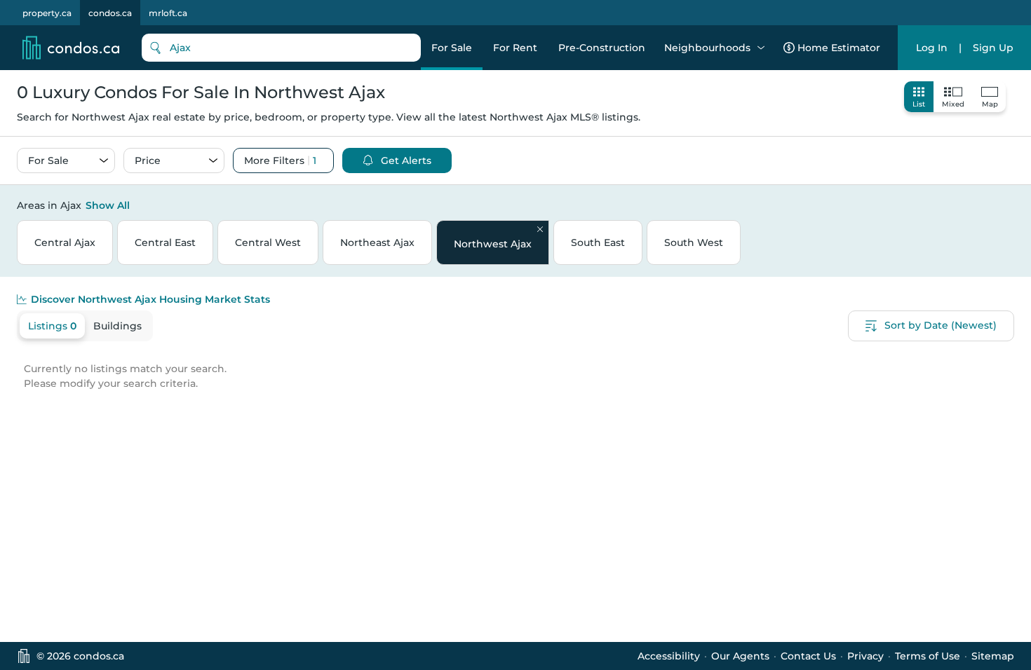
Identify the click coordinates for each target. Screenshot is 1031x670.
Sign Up (993, 47)
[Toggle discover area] (1012, 205)
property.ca (47, 13)
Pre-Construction (601, 47)
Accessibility (669, 656)
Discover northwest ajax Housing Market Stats (150, 299)
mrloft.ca (168, 13)
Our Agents (740, 656)
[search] (281, 48)
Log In (932, 47)
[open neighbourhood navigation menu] (760, 48)
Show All (108, 205)
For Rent (515, 47)
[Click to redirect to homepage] (70, 47)
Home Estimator (838, 47)
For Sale (451, 47)
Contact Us (808, 656)
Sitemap (992, 656)
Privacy (865, 656)
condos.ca (110, 13)
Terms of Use (927, 656)
